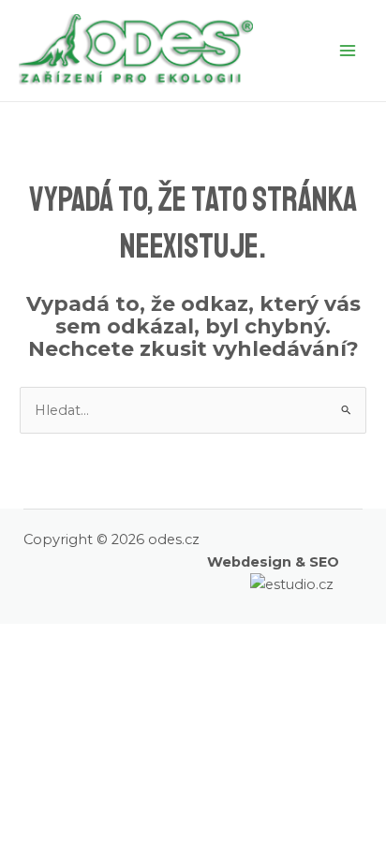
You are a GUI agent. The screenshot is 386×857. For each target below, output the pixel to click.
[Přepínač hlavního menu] (347, 50)
